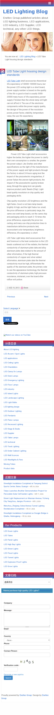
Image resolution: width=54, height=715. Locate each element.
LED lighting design (11, 407)
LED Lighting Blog (25, 11)
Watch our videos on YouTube (18, 335)
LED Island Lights (11, 393)
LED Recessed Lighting (13, 424)
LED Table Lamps (11, 437)
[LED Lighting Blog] (27, 41)
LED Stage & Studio (12, 429)
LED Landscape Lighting (14, 398)
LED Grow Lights (11, 566)
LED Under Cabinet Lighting (15, 451)
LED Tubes (8, 535)
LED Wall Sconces (11, 455)
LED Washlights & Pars (13, 460)
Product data (9, 468)
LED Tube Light (13, 81)
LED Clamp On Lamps (13, 371)
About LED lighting (11, 349)
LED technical (9, 442)
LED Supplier (9, 433)
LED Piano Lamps (11, 420)
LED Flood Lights (11, 553)
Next (46, 296)
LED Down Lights (11, 531)
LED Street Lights (11, 549)
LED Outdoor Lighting (12, 411)
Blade (26, 288)
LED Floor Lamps (11, 385)
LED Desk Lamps (11, 376)
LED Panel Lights (11, 540)
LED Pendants (10, 416)
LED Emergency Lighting (14, 380)
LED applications (11, 358)
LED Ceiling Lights (11, 363)
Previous (11, 296)
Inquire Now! (45, 590)
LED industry (9, 389)
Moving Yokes (9, 464)
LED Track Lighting (11, 446)
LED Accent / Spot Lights (14, 354)
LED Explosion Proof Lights (15, 562)
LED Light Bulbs (10, 402)
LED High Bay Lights (12, 544)
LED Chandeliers (10, 367)
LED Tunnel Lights (11, 557)
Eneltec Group (26, 695)
